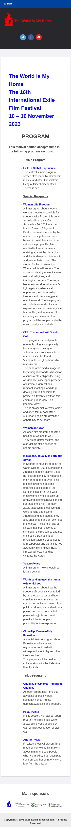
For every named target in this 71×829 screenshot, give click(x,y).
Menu (9, 4)
